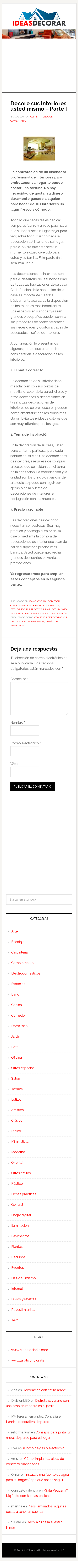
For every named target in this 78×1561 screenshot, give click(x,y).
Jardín (15, 1036)
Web (14, 764)
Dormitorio (39, 605)
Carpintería (19, 952)
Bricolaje (17, 942)
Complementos (20, 605)
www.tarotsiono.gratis (28, 1360)
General (17, 1205)
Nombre (17, 723)
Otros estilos (21, 1173)
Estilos (15, 609)
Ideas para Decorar (39, 17)
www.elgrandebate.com (29, 1350)
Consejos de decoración (50, 617)
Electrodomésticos (26, 973)
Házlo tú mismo (56, 609)
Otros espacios (34, 613)
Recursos (51, 613)
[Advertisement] (39, 68)
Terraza (17, 1089)
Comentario (20, 679)
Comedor (54, 601)
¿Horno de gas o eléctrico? (43, 1448)
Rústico (17, 1184)
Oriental (17, 1163)
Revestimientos (23, 1310)
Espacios (53, 605)
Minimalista (19, 1141)
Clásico (16, 1120)
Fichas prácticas (32, 609)
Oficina (16, 1057)
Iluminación (20, 1226)
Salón (63, 613)
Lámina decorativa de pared (27, 1422)
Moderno (16, 613)
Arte (14, 931)
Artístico (17, 1110)
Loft (14, 1047)
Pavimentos (20, 1236)
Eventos (17, 1268)
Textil (15, 1320)
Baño (32, 601)
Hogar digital (21, 1215)
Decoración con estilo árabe (44, 1390)
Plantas (17, 1247)
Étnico (16, 1131)
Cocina (42, 601)
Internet (17, 1289)
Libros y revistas (23, 1299)
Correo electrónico (25, 743)
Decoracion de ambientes (27, 621)
